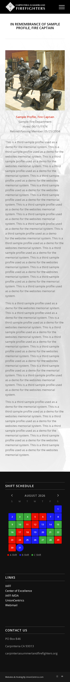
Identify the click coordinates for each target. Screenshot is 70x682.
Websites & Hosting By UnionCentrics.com (24, 677)
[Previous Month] (12, 495)
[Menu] (60, 7)
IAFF (8, 586)
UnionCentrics (14, 600)
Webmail (11, 605)
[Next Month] (58, 495)
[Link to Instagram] (57, 676)
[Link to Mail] (62, 676)
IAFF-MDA (12, 595)
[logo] (29, 7)
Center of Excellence (18, 591)
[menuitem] (60, 7)
